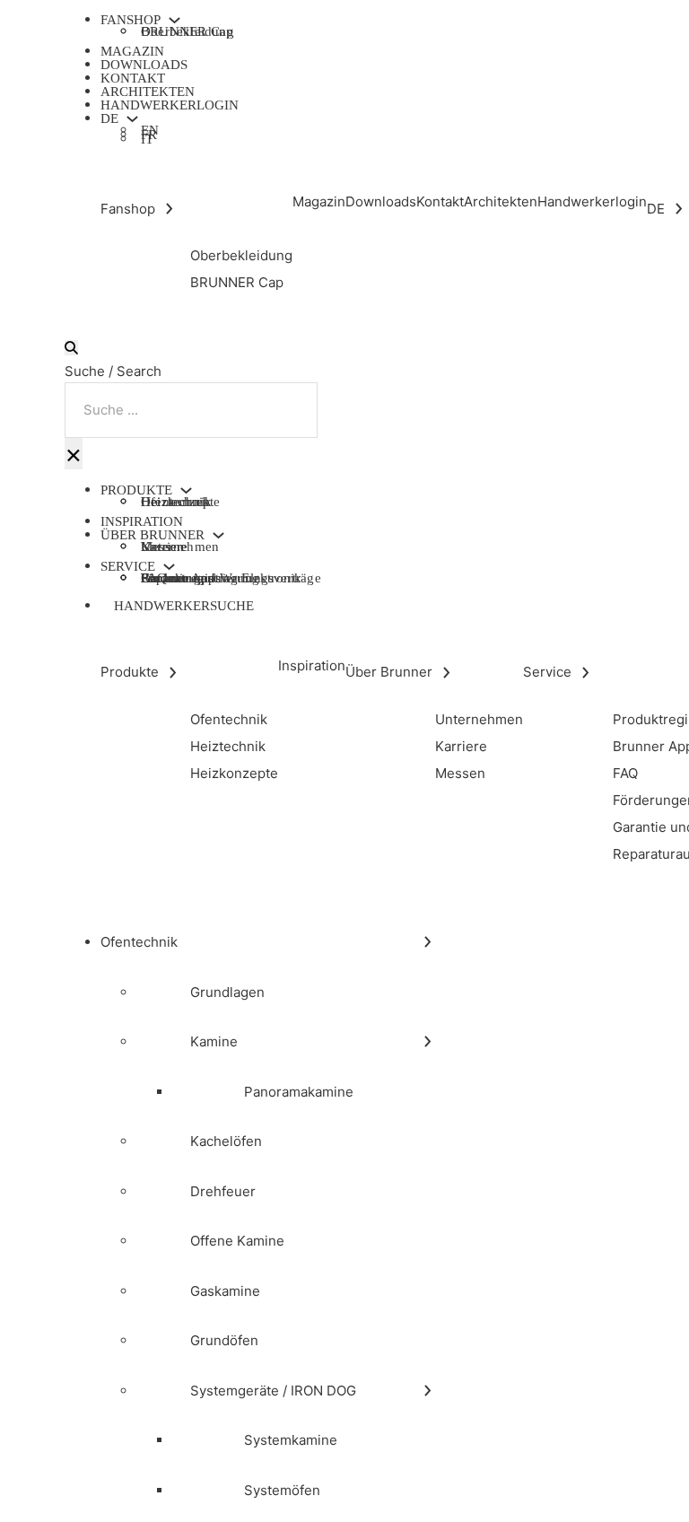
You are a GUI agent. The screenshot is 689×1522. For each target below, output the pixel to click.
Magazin (132, 51)
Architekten (147, 91)
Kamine (214, 1041)
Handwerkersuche (184, 606)
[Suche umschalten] (71, 347)
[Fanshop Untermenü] (174, 20)
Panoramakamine (298, 1091)
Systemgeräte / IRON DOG (273, 1390)
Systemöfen (282, 1490)
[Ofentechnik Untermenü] (427, 942)
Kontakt (132, 78)
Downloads (144, 64)
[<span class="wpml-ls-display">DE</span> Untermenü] (132, 119)
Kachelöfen (226, 1141)
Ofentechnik (139, 941)
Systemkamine (290, 1439)
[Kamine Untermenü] (427, 1041)
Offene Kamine (237, 1240)
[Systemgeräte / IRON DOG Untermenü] (427, 1390)
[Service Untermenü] (169, 566)
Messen (162, 546)
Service (127, 566)
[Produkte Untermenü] (186, 490)
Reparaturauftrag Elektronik (221, 578)
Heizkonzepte (180, 501)
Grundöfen (224, 1340)
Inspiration (141, 521)
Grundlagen (227, 992)
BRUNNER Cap (187, 31)
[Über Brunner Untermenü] (218, 535)
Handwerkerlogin (169, 105)
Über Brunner (152, 535)
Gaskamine (225, 1290)
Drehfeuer (223, 1191)
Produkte (136, 490)
